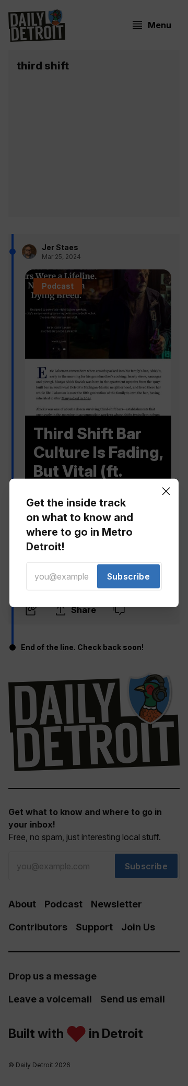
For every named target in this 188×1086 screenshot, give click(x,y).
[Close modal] (166, 491)
